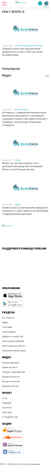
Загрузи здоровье (10, 362)
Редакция (6, 402)
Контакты (7, 407)
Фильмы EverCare (10, 386)
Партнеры (7, 412)
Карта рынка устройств (13, 345)
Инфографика (9, 331)
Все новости (8, 317)
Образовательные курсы (14, 350)
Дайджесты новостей (12, 336)
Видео (18, 160)
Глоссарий (7, 327)
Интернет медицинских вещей (28, 45)
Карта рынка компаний (13, 341)
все (47, 75)
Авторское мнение (11, 381)
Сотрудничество (10, 417)
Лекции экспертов (10, 376)
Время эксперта (21, 109)
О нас (5, 398)
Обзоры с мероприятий (13, 372)
